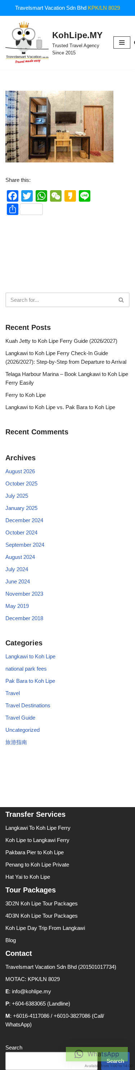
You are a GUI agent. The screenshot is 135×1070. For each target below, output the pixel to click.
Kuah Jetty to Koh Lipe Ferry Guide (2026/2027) (61, 341)
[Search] (121, 299)
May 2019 (17, 606)
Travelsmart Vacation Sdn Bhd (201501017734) (60, 967)
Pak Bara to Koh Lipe (30, 681)
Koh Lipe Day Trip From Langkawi (45, 928)
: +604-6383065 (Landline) (37, 1003)
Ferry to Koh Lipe (25, 395)
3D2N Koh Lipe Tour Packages (41, 903)
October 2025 (21, 483)
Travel (12, 693)
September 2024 (24, 545)
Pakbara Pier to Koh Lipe (34, 852)
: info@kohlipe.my (28, 991)
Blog (10, 940)
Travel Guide (20, 718)
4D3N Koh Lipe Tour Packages (41, 916)
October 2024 (21, 532)
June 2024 (17, 581)
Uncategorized (22, 730)
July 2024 (16, 569)
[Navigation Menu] (121, 42)
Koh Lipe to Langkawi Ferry (37, 840)
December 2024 (24, 520)
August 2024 (20, 557)
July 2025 (16, 496)
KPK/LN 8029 (104, 8)
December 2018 (24, 618)
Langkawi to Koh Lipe (30, 656)
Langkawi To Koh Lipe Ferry (38, 828)
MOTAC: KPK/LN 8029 (32, 979)
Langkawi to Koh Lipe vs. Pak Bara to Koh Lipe (60, 407)
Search (13, 1047)
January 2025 (21, 508)
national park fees (26, 669)
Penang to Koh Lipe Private (37, 864)
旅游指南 (16, 742)
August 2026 (20, 471)
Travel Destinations (27, 705)
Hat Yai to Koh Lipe (27, 877)
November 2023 (24, 594)
